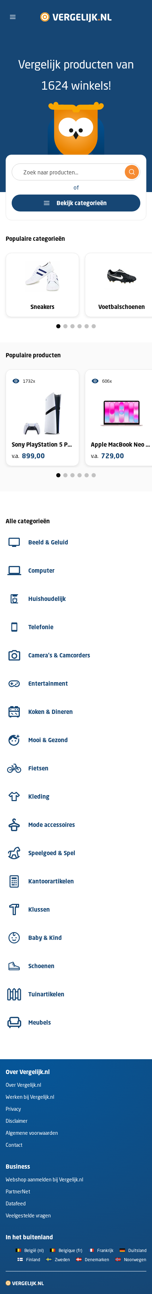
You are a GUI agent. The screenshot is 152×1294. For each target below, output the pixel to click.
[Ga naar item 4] (79, 326)
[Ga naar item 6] (94, 326)
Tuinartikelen (46, 994)
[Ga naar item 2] (65, 326)
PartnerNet (18, 1191)
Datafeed (16, 1203)
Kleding (38, 796)
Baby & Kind (45, 937)
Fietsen (38, 768)
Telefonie (40, 627)
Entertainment (48, 683)
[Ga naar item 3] (72, 326)
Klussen (39, 909)
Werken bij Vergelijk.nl (30, 1097)
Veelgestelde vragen (28, 1215)
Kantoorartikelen (51, 881)
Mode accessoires (51, 824)
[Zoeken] (132, 172)
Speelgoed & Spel (51, 853)
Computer (41, 570)
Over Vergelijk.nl (23, 1085)
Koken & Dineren (50, 711)
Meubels (39, 1022)
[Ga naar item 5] (86, 326)
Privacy (13, 1109)
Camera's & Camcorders (59, 655)
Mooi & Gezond (48, 740)
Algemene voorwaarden (32, 1133)
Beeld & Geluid (48, 542)
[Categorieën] (13, 16)
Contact (14, 1145)
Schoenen (41, 966)
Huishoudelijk (47, 598)
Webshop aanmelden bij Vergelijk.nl (44, 1179)
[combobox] (76, 171)
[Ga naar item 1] (58, 326)
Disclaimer (17, 1121)
